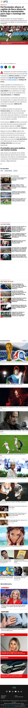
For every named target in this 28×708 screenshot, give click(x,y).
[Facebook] (9, 692)
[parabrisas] (14, 658)
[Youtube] (15, 691)
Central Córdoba (8, 170)
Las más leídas (5, 224)
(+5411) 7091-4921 (10, 706)
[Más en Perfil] (8, 584)
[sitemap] (21, 691)
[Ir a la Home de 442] (5, 2)
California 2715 (7, 704)
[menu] (2, 1)
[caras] (14, 635)
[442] (14, 688)
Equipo (16, 695)
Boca (2, 170)
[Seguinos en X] (12, 691)
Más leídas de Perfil (7, 282)
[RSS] (18, 691)
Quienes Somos (3, 695)
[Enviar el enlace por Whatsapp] (9, 67)
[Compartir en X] (5, 67)
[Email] (13, 67)
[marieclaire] (14, 612)
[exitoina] (14, 588)
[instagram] (6, 691)
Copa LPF (15, 170)
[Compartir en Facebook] (2, 67)
